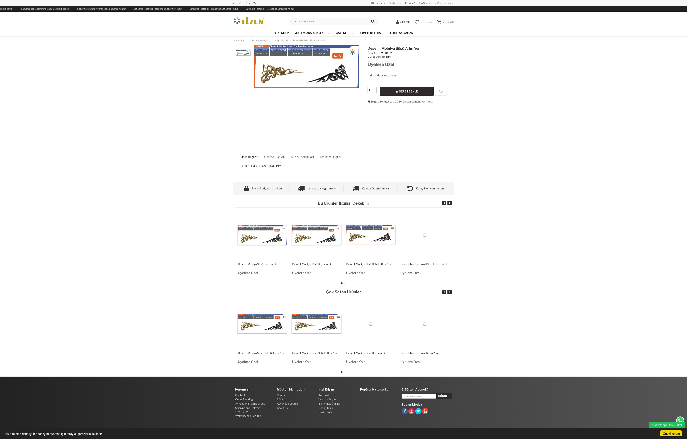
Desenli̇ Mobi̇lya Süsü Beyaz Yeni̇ (311, 264)
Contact (240, 395)
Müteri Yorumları (302, 157)
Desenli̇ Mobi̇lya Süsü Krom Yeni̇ (257, 264)
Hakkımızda (325, 412)
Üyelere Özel (380, 64)
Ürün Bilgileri (249, 157)
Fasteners (342, 33)
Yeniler (283, 33)
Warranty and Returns (248, 415)
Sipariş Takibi (445, 3)
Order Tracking (244, 399)
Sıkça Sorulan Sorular (419, 3)
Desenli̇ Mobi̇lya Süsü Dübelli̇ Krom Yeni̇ (423, 264)
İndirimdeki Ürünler (329, 403)
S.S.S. (280, 399)
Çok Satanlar (403, 33)
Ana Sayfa (241, 40)
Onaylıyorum (671, 433)
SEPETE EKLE (408, 91)
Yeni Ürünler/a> (327, 399)
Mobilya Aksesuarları (310, 33)
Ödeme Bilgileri (274, 157)
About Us (282, 407)
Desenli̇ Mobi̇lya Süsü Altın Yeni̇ (309, 40)
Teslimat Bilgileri (331, 157)
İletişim (397, 3)
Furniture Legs (370, 33)
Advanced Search (287, 403)
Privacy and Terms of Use (250, 403)
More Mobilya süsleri (382, 75)
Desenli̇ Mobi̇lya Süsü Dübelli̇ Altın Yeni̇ (368, 264)
